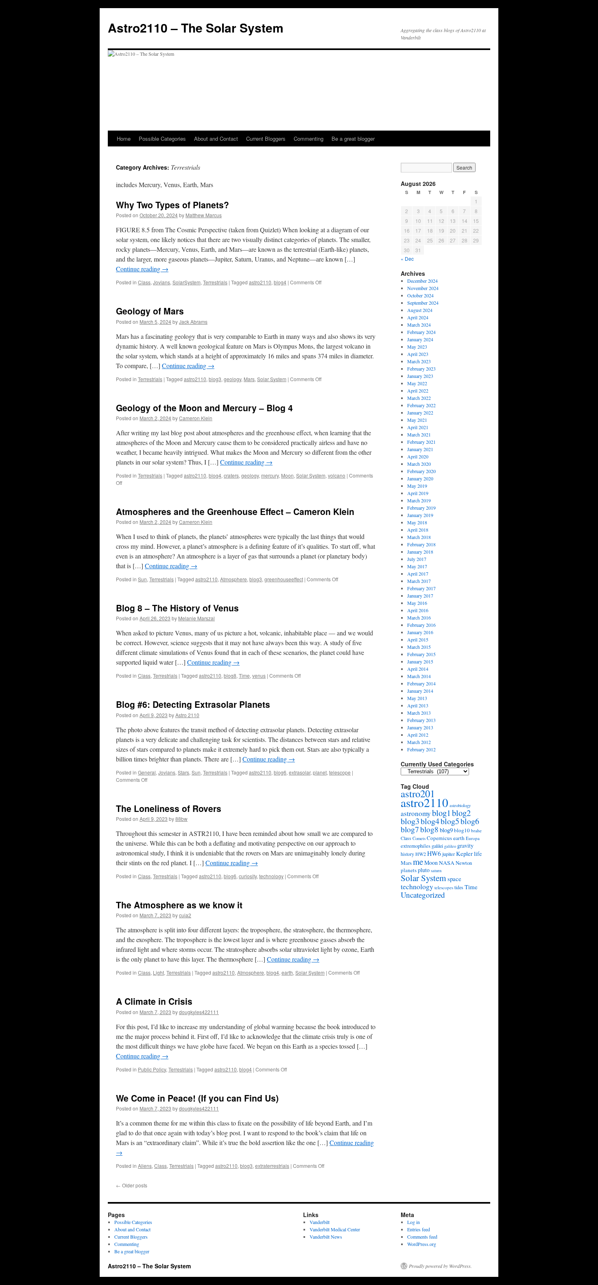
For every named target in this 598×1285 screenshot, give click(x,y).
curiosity (248, 876)
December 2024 (422, 280)
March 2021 (419, 434)
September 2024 (423, 302)
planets (409, 870)
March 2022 (419, 398)
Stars (183, 772)
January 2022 (420, 412)
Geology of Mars (150, 311)
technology (271, 876)
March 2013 (419, 712)
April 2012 (417, 734)
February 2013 (421, 720)
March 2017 (419, 581)
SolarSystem (186, 282)
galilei (437, 845)
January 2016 (420, 632)
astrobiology (460, 805)
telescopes (443, 887)
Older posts (131, 1185)
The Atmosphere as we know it (179, 905)
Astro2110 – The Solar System (196, 27)
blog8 (230, 675)
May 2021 (417, 420)
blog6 (280, 772)
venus (259, 675)
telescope (340, 772)
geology (232, 378)
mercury (270, 475)
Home (124, 138)
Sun (142, 579)
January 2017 (420, 595)
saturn (436, 870)
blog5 (450, 821)
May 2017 (417, 566)
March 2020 (419, 463)
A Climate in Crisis (154, 1001)
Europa (473, 838)
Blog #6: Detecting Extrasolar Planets (193, 704)
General (147, 772)
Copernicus (439, 838)
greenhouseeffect (283, 579)
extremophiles (415, 845)
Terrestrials (215, 282)
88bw (181, 818)
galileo (450, 846)
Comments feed (422, 1236)
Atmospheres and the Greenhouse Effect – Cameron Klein (235, 511)
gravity (465, 845)
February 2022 (421, 405)
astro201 (418, 793)
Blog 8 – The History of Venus (177, 608)
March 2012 (419, 742)
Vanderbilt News (326, 1236)
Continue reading (142, 268)
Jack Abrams (193, 321)
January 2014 (420, 690)
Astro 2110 (187, 714)
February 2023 (421, 368)
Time (244, 675)
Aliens (145, 1165)
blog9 (446, 830)
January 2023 (420, 376)
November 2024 (423, 288)
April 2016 (417, 610)
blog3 (215, 378)
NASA (446, 862)
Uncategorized (423, 895)
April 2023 (417, 354)
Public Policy (152, 1069)
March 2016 (419, 617)
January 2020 (420, 478)
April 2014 (417, 668)
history (407, 854)
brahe (476, 830)
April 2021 (417, 427)
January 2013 (420, 727)
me (418, 861)
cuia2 (185, 915)
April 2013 (417, 705)
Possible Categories (162, 138)
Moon (287, 475)
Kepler (464, 853)
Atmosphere (233, 579)
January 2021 (420, 449)
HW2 (420, 854)
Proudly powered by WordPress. (440, 1266)
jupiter (448, 854)
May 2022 (417, 383)
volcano (336, 475)
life (478, 853)
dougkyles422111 (199, 1011)
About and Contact (216, 138)
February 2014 (421, 683)
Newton (464, 862)
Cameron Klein (195, 418)
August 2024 (419, 310)
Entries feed (418, 1229)
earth (287, 972)
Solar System (271, 378)
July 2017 (416, 559)
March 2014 (419, 676)
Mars (249, 378)
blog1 (441, 812)
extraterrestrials (272, 1165)
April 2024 (417, 317)
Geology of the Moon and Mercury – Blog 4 (204, 407)
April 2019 (417, 493)
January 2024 (420, 339)
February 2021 (421, 442)
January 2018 (420, 551)
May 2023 (417, 346)
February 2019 (421, 507)
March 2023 (419, 361)
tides (458, 887)
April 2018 (417, 529)
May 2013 (417, 698)
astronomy (416, 813)
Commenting (308, 138)
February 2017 (421, 588)
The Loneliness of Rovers (168, 808)
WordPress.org (421, 1244)
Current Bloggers (266, 138)
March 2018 (419, 537)
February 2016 (421, 625)
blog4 (280, 282)
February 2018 (421, 544)
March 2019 (419, 500)
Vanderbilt (320, 1222)
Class (144, 282)
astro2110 (260, 282)
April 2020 (417, 456)
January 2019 (420, 515)
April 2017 (417, 573)
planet (320, 772)
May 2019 (417, 485)
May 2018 (417, 522)
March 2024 (419, 324)
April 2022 (417, 390)
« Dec (407, 258)
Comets (419, 838)
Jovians (161, 282)
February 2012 (421, 749)
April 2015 (417, 639)
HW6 (434, 853)
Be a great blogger (353, 138)
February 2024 (421, 332)
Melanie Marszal (196, 618)
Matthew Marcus (204, 215)
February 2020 (421, 471)
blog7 (410, 829)
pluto (424, 870)
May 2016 (417, 603)
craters (231, 475)
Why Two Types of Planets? (172, 205)
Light (158, 972)
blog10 (462, 830)
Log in (413, 1222)
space (454, 879)
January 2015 (420, 661)
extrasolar (299, 772)
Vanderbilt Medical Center (335, 1229)
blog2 (461, 812)
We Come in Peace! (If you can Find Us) (197, 1098)
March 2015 (419, 647)
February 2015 (421, 654)
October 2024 (420, 295)
